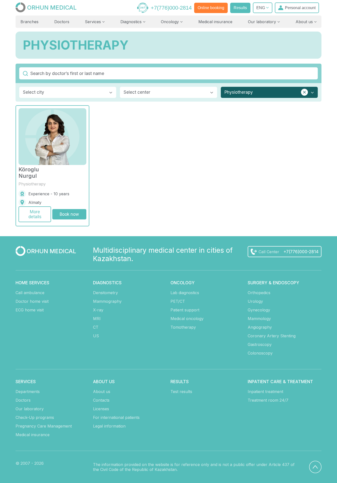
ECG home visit (30, 309)
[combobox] (67, 92)
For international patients (116, 417)
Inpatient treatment (265, 391)
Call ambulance (30, 292)
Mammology (259, 318)
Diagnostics (131, 21)
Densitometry (105, 292)
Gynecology (259, 309)
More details (34, 214)
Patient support (184, 309)
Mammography (107, 301)
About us (305, 21)
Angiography (260, 327)
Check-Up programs (35, 417)
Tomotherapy (183, 327)
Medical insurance (215, 21)
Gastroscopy (260, 344)
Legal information (109, 426)
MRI (97, 318)
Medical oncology (187, 318)
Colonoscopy (260, 353)
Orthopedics (259, 292)
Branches (29, 21)
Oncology (170, 21)
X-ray (98, 309)
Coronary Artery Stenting (272, 335)
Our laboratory (262, 21)
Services (93, 21)
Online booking (211, 8)
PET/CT (177, 301)
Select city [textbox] (33, 92)
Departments (28, 391)
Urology (255, 301)
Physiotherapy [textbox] (239, 92)
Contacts (101, 400)
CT (95, 327)
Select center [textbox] (137, 92)
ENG (261, 8)
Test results (181, 391)
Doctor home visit (32, 301)
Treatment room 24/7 (268, 400)
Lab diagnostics (184, 292)
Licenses (101, 408)
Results (240, 8)
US (96, 335)
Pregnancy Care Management (44, 426)
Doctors (61, 21)
